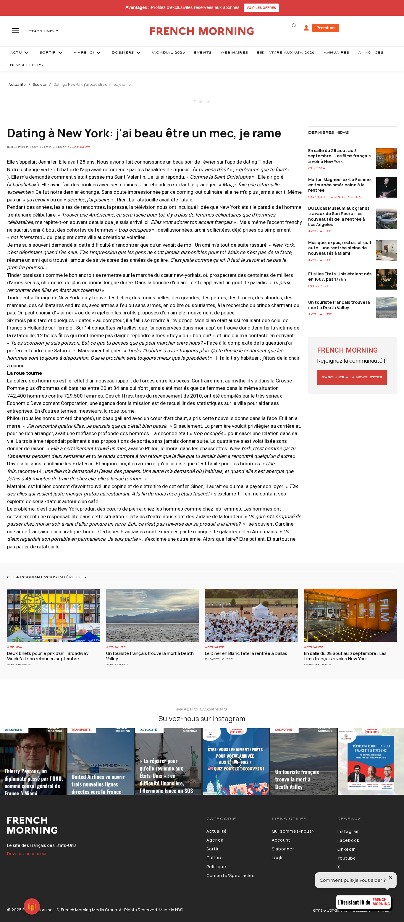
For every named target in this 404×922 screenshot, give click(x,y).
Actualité (17, 84)
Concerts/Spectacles (335, 197)
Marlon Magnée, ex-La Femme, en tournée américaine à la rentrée (340, 185)
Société (39, 84)
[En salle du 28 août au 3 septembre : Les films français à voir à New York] (350, 615)
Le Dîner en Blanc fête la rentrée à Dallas (246, 653)
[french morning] (202, 31)
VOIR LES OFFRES (261, 7)
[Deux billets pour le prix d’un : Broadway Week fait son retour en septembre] (53, 615)
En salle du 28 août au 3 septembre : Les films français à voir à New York (339, 156)
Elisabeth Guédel (219, 659)
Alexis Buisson (19, 664)
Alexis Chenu (117, 664)
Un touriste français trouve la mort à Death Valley (339, 304)
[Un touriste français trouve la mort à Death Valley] (152, 615)
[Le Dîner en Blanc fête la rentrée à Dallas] (251, 615)
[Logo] (102, 825)
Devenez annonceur (27, 853)
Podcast (318, 286)
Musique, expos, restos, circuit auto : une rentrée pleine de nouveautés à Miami (340, 248)
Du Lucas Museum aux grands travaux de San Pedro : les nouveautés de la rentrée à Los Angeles (338, 216)
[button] (294, 26)
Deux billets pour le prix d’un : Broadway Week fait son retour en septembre (47, 656)
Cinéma (317, 168)
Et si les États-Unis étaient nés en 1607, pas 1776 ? (339, 276)
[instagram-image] (33, 761)
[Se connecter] (306, 28)
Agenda (14, 647)
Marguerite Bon (318, 664)
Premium (325, 27)
